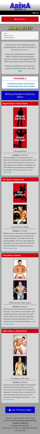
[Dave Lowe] (20, 214)
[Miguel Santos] (20, 117)
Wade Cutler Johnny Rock (15, 331)
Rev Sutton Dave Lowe (13, 179)
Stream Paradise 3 (9, 37)
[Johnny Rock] (20, 365)
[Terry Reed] (20, 268)
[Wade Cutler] (20, 344)
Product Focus (8, 35)
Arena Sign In (21, 19)
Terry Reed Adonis (12, 255)
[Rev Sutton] (20, 193)
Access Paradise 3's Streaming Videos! (21, 95)
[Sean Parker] (20, 138)
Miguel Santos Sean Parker (15, 103)
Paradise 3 (24, 50)
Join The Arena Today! (21, 409)
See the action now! (10, 248)
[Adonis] (20, 290)
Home (5, 33)
